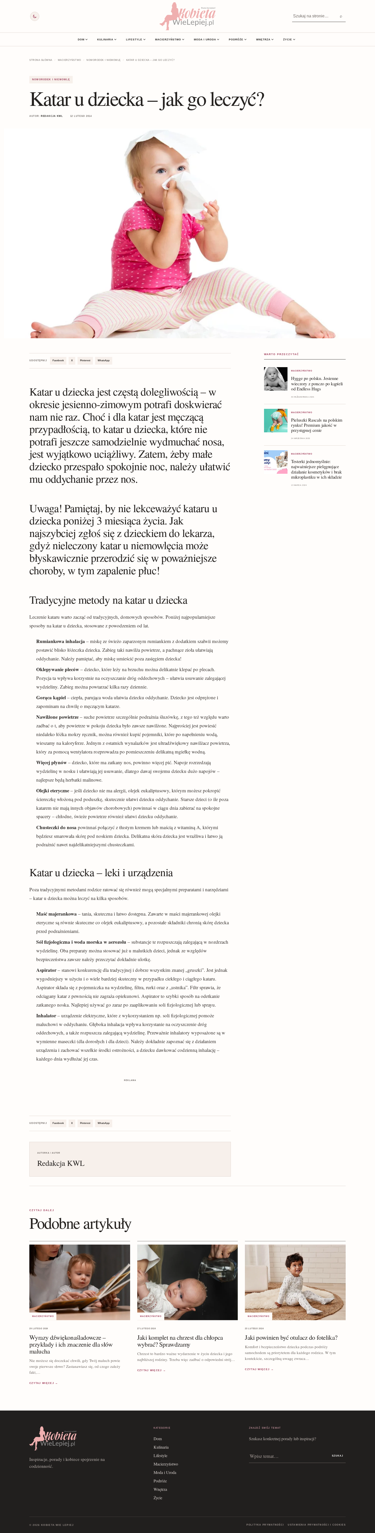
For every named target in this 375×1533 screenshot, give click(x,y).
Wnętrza (263, 39)
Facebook (58, 360)
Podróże (236, 39)
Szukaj (337, 1456)
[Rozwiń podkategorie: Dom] (86, 39)
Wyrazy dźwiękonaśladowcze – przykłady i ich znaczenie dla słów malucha (71, 1344)
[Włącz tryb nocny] (34, 16)
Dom (81, 39)
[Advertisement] (130, 1094)
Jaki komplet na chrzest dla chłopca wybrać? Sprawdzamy (180, 1340)
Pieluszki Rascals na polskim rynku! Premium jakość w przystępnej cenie (316, 425)
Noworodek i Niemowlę (103, 60)
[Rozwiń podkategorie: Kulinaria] (115, 39)
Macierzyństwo (168, 39)
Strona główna (40, 60)
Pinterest (85, 360)
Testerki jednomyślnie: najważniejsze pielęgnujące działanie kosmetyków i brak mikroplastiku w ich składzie (316, 469)
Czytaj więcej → (43, 1383)
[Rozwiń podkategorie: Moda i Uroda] (218, 39)
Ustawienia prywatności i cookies (317, 1525)
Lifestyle (134, 39)
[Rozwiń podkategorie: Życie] (294, 39)
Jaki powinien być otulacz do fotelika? (291, 1337)
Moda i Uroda (205, 39)
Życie (287, 39)
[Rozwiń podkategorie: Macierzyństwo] (183, 39)
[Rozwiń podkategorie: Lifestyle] (144, 39)
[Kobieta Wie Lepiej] (187, 16)
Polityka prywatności (265, 1525)
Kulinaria (105, 39)
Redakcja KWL (52, 116)
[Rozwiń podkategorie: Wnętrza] (272, 39)
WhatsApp (104, 360)
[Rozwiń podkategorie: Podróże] (245, 39)
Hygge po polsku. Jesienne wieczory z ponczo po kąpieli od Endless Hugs (317, 383)
